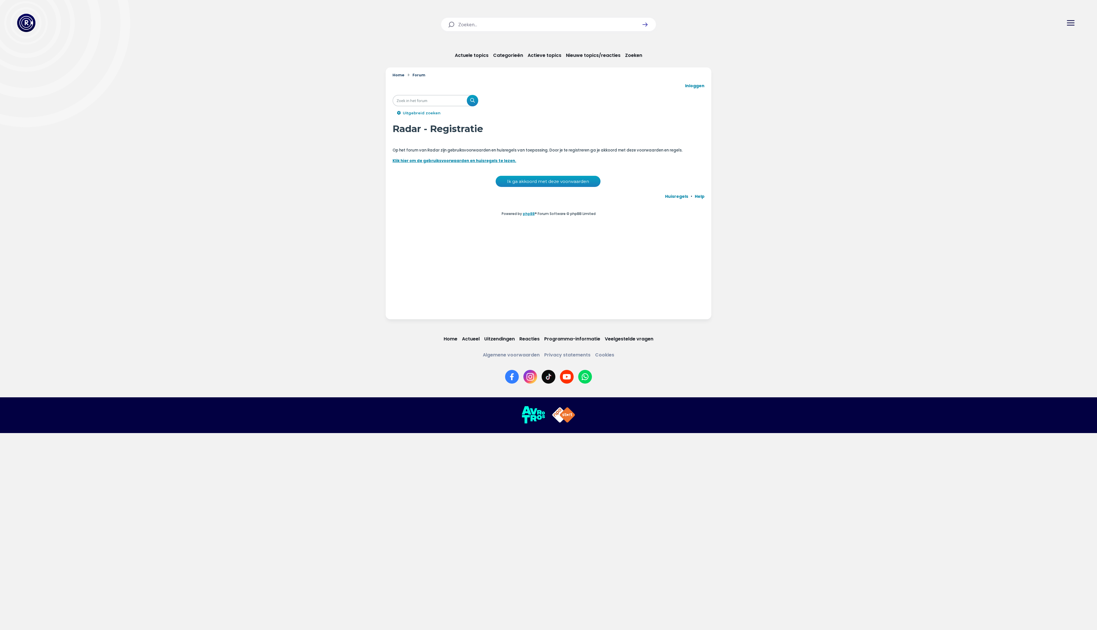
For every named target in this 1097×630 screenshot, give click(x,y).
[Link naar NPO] (563, 415)
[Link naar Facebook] (512, 377)
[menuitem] (676, 196)
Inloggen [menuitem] (694, 86)
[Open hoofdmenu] (1071, 23)
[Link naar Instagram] (530, 377)
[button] (645, 25)
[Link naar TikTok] (548, 377)
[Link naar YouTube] (567, 377)
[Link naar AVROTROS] (533, 415)
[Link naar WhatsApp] (585, 377)
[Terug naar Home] (26, 23)
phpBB (529, 213)
